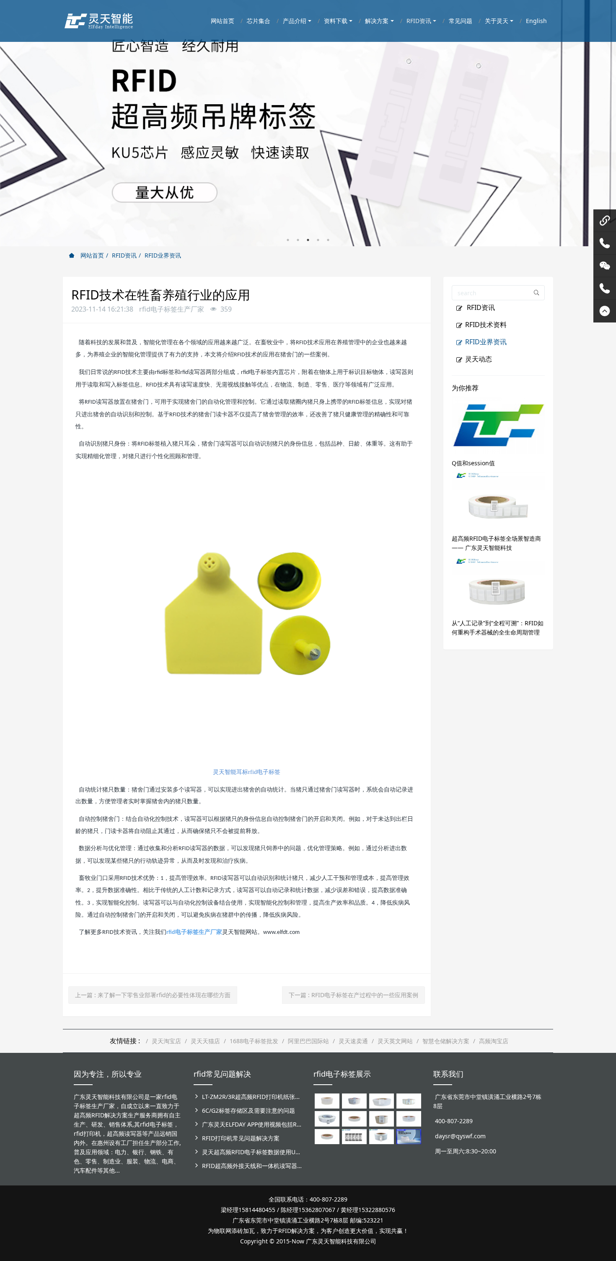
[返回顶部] (604, 311)
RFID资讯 (124, 255)
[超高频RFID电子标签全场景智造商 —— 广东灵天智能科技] (498, 500)
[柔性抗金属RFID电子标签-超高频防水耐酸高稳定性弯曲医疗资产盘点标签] (408, 1136)
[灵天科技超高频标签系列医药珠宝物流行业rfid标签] (381, 1100)
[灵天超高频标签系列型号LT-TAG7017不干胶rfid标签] (354, 1136)
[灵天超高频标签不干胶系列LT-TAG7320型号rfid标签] (354, 1100)
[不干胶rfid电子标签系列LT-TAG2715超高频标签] (327, 1136)
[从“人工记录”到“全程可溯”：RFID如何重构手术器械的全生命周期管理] (498, 584)
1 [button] (288, 240)
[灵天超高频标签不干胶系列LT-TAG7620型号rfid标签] (327, 1100)
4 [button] (318, 240)
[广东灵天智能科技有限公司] (98, 18)
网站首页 (91, 255)
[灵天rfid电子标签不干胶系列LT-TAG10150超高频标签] (381, 1118)
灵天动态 (478, 359)
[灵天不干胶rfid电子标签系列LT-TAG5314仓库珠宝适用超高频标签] (408, 1100)
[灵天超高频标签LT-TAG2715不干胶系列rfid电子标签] (354, 1118)
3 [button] (308, 240)
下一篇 (353, 995)
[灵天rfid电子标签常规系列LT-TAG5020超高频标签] (327, 1118)
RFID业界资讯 (163, 255)
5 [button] (328, 240)
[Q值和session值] (498, 424)
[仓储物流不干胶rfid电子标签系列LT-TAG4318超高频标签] (408, 1118)
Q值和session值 (473, 463)
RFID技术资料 (486, 324)
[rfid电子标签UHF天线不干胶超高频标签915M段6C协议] (381, 1136)
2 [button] (298, 240)
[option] (308, 123)
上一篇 (152, 995)
